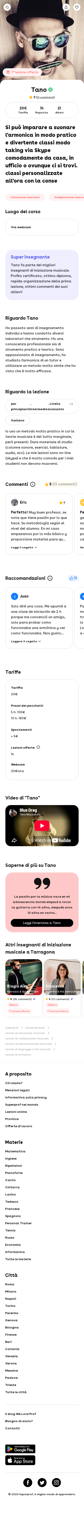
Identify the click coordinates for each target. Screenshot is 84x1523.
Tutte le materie (18, 1259)
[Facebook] (27, 1482)
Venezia (11, 1356)
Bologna (12, 1327)
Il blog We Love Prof (20, 1414)
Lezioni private (35, 1027)
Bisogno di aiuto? (19, 1421)
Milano (10, 1291)
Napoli (10, 1298)
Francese (12, 1209)
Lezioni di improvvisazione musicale (28, 1043)
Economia (13, 1244)
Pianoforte (14, 1173)
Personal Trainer (18, 1223)
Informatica (15, 1252)
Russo (9, 1237)
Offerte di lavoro (18, 1126)
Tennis (10, 1230)
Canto (10, 1180)
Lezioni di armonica (18, 1054)
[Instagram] (56, 1482)
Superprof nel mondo (21, 1104)
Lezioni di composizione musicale (27, 1038)
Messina (11, 1370)
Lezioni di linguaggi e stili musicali (28, 1049)
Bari (8, 1342)
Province (12, 1119)
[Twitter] (42, 1482)
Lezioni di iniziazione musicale (25, 1033)
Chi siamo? (13, 1083)
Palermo (11, 1313)
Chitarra (12, 1187)
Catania (12, 1349)
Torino (10, 1306)
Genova (11, 1320)
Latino (10, 1194)
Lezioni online (16, 1111)
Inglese (11, 1158)
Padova (11, 1377)
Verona (11, 1363)
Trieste (10, 1385)
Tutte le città (16, 1392)
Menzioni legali (17, 1090)
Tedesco (11, 1201)
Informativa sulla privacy (26, 1097)
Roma (9, 1284)
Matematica (15, 1151)
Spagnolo (13, 1216)
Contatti (12, 1428)
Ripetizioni (13, 1165)
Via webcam (21, 227)
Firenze (11, 1334)
